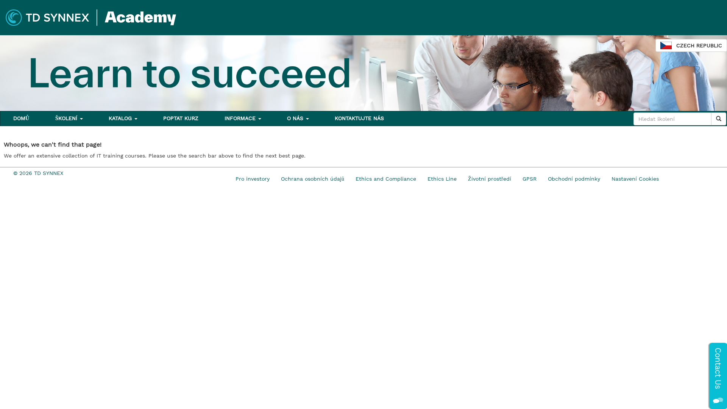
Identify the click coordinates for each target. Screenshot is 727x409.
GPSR (530, 179)
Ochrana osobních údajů (312, 179)
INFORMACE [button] (241, 118)
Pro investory (253, 179)
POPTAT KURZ (180, 118)
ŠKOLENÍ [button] (67, 118)
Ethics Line (442, 179)
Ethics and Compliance (386, 179)
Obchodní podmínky (574, 179)
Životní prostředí (489, 179)
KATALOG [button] (121, 118)
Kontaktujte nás (359, 118)
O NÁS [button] (296, 118)
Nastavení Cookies (635, 179)
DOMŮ (21, 118)
